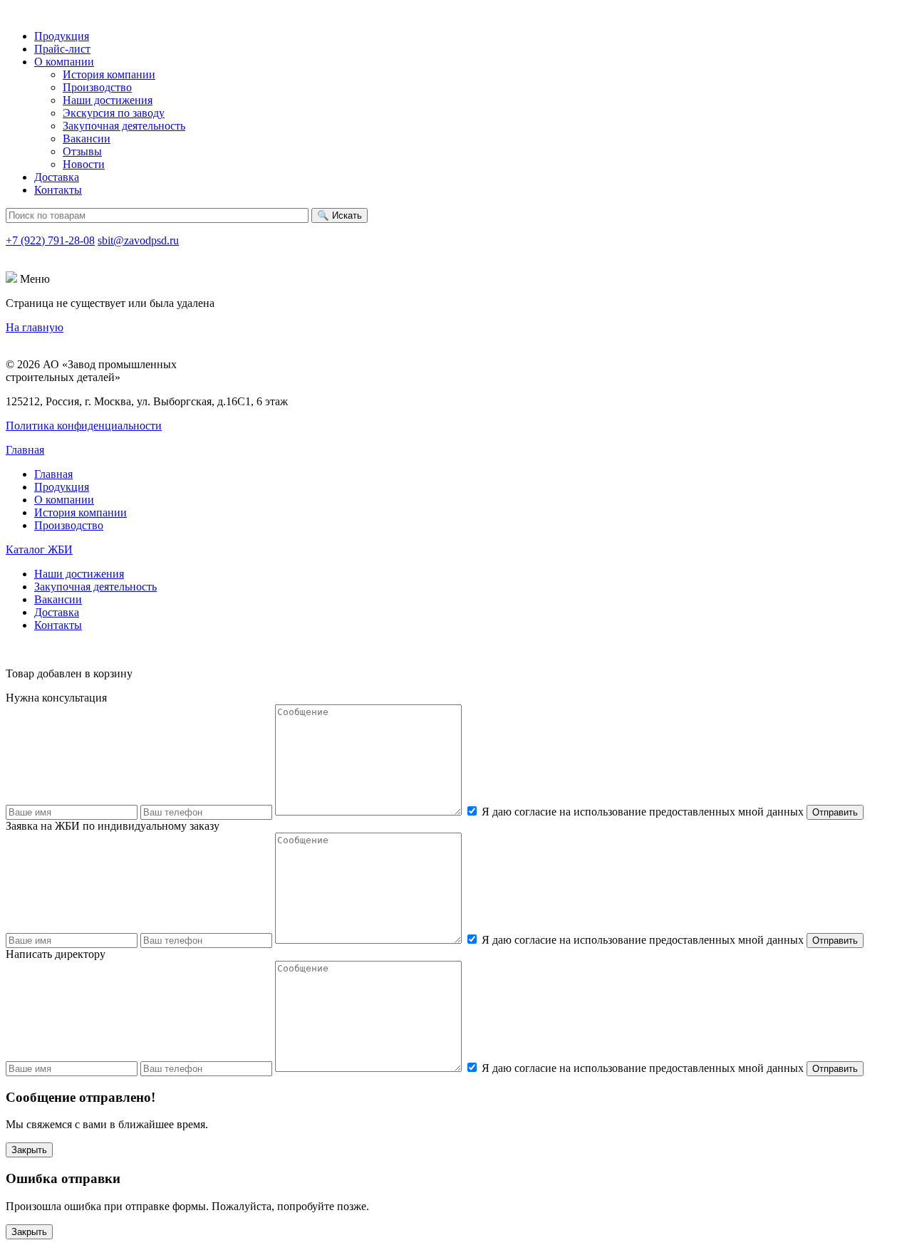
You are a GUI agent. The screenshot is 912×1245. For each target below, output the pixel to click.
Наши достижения (107, 100)
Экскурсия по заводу (114, 113)
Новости (84, 164)
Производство (97, 87)
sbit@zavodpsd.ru (138, 240)
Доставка (56, 177)
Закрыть (29, 1150)
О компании (64, 62)
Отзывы (82, 151)
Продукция (61, 36)
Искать (339, 215)
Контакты (58, 190)
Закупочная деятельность (124, 126)
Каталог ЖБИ (39, 549)
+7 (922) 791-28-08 (50, 240)
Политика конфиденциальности (84, 426)
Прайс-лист (62, 49)
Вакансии (86, 138)
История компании (109, 74)
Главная (25, 450)
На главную (34, 327)
